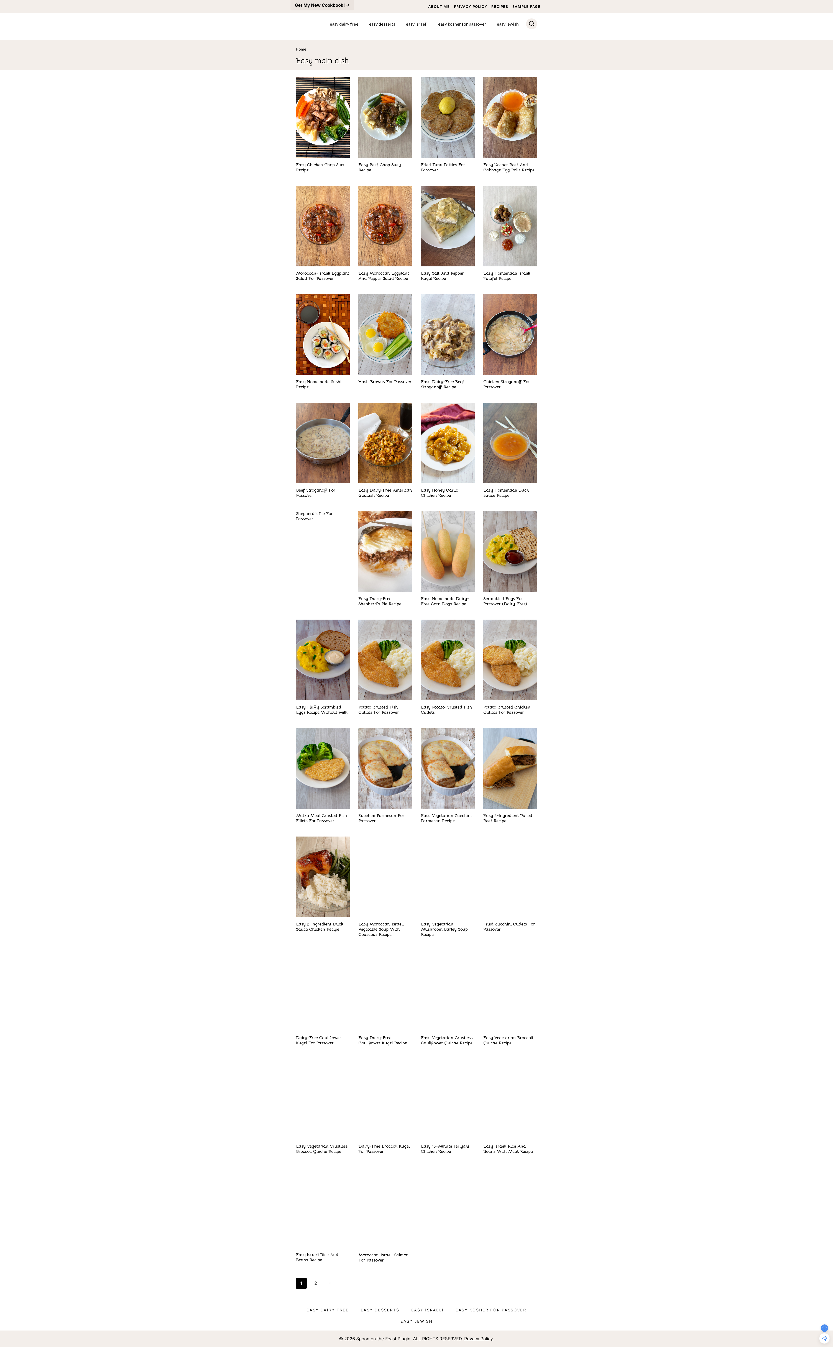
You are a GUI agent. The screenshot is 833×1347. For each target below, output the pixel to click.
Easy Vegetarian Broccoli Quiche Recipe (508, 1040)
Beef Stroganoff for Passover (315, 492)
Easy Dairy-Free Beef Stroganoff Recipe (442, 384)
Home (301, 49)
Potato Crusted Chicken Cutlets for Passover (506, 709)
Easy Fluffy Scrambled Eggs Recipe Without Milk (322, 709)
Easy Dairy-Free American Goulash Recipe (385, 492)
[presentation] (323, 117)
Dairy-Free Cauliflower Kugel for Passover (318, 1040)
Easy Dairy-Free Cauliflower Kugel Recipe (382, 1040)
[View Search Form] (531, 24)
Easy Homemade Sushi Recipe (318, 384)
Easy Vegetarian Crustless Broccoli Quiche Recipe (322, 1149)
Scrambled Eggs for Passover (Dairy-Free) (505, 601)
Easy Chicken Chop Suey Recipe (321, 167)
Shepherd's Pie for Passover (314, 516)
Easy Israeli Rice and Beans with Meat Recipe (508, 1149)
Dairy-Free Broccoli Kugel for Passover (384, 1149)
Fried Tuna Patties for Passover (443, 167)
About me (439, 6)
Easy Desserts (382, 23)
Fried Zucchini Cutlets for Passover (509, 926)
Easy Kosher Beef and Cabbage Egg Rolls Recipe (509, 167)
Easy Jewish (508, 23)
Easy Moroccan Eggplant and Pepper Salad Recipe (383, 276)
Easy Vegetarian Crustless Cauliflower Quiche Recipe (447, 1040)
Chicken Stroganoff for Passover (506, 384)
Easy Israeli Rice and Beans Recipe (317, 1257)
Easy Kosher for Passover (462, 23)
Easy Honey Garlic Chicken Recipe (439, 492)
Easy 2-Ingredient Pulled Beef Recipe (507, 818)
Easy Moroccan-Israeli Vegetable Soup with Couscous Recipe (381, 929)
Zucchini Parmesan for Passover (381, 818)
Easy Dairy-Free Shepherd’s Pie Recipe (379, 601)
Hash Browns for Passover (385, 381)
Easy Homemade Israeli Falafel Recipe (506, 276)
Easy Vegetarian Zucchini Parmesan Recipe (446, 818)
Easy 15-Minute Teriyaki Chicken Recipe (445, 1149)
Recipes (499, 6)
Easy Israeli (417, 23)
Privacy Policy (470, 6)
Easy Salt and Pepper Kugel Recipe (442, 276)
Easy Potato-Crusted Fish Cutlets (446, 709)
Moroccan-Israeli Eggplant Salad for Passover (322, 276)
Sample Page (526, 6)
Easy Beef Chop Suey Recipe (379, 167)
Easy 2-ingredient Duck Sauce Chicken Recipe (319, 926)
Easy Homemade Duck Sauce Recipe (506, 492)
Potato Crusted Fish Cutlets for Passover (378, 709)
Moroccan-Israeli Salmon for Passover (383, 1257)
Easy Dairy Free (344, 23)
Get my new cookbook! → (322, 5)
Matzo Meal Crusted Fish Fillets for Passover (321, 818)
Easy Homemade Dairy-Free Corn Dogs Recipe (445, 601)
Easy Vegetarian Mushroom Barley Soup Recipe (444, 929)
